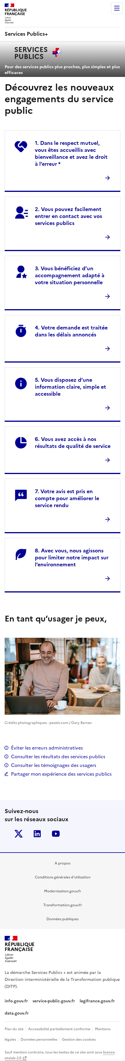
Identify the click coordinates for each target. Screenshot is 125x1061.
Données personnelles (39, 1039)
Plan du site (14, 1029)
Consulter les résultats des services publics (58, 756)
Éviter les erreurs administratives (47, 747)
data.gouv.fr (17, 1013)
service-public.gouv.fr (54, 1001)
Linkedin (37, 834)
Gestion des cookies (79, 1039)
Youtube (56, 834)
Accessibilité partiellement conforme (59, 1029)
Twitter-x (19, 834)
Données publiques (62, 919)
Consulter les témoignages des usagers (53, 765)
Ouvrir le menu (117, 8)
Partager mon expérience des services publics (61, 773)
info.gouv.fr (16, 1001)
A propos (62, 863)
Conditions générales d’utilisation (62, 877)
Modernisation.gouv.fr (62, 891)
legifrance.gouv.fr (97, 1001)
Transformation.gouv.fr (62, 905)
